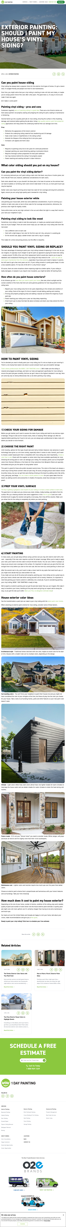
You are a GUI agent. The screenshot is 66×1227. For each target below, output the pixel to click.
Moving (3, 1130)
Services (3, 1106)
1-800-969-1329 (52, 2)
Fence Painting (27, 1121)
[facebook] (7, 1096)
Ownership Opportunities (7, 1145)
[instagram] (3, 1096)
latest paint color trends (55, 601)
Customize (22, 1224)
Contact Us (27, 1142)
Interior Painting (5, 1109)
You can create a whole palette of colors (31, 475)
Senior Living (49, 1118)
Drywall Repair (4, 1121)
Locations (41, 2)
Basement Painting (5, 1112)
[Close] (63, 1215)
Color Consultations (6, 1139)
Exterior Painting (14, 74)
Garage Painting (27, 1124)
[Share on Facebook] (54, 74)
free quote (34, 918)
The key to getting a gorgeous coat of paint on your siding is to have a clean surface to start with (31, 490)
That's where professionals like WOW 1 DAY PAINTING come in (21, 369)
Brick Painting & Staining (29, 1112)
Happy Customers (5, 1142)
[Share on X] (63, 74)
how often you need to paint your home (28, 280)
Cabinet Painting (5, 1115)
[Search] (44, 1060)
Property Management (51, 1112)
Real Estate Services (51, 1115)
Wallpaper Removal (6, 1127)
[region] (33, 1219)
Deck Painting (27, 1118)
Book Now (60, 2)
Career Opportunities (6, 1148)
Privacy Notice (47, 1220)
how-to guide (47, 495)
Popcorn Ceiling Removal (7, 1124)
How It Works (5, 1136)
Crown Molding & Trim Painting (31, 1115)
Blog (46, 2)
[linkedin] (12, 1096)
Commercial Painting (51, 1109)
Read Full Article (8, 987)
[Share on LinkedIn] (58, 74)
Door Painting (4, 1118)
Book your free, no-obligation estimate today (38, 591)
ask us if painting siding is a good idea (27, 110)
